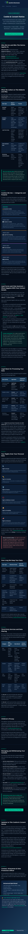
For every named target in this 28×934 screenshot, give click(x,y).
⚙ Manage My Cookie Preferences (14, 34)
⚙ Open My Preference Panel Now (14, 809)
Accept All (7, 930)
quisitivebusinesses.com (11, 56)
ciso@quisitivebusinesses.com (12, 58)
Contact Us (14, 6)
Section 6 (23, 442)
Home (3, 6)
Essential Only (20, 930)
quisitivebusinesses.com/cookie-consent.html (11, 847)
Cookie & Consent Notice (19, 905)
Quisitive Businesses (14, 3)
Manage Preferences (5, 932)
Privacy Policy (8, 6)
